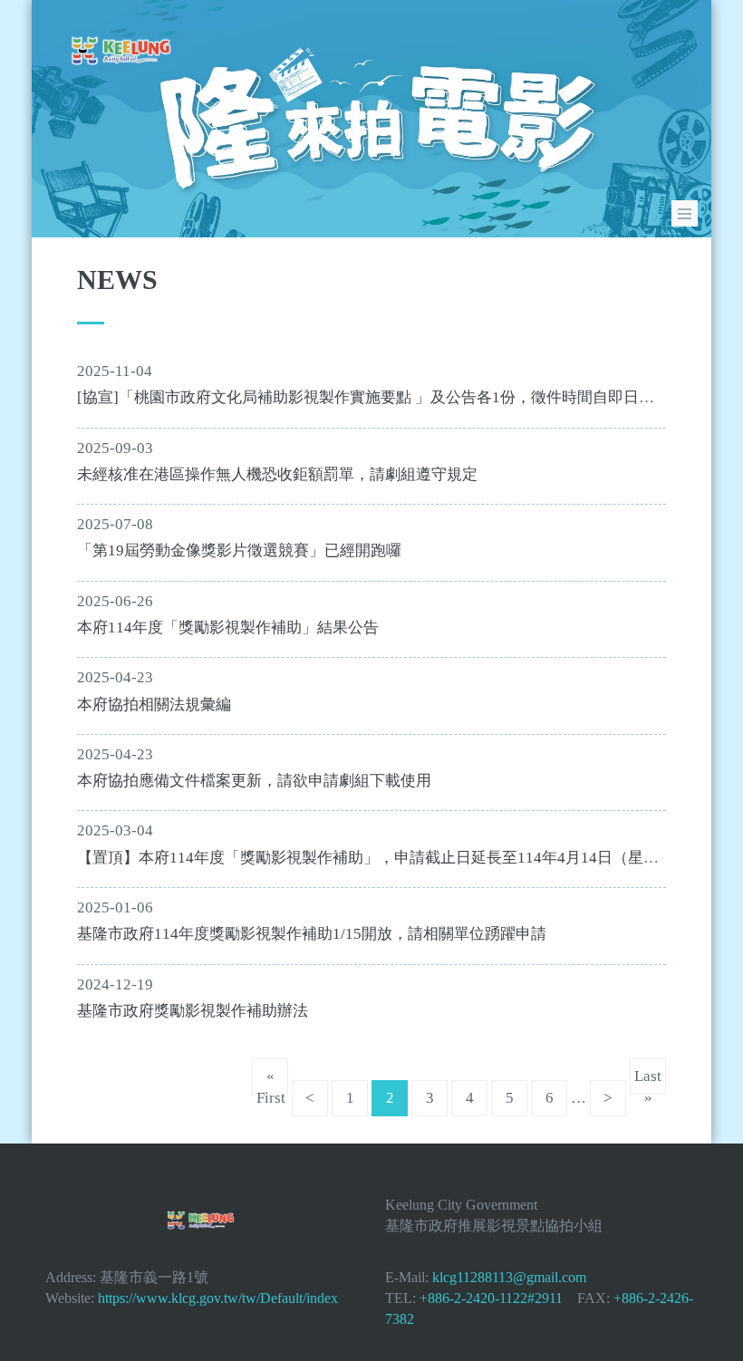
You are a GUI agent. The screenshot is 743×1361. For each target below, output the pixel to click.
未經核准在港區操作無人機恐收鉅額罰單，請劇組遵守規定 (277, 474)
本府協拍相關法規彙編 (154, 704)
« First (270, 1081)
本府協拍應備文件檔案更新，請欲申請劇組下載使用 (254, 780)
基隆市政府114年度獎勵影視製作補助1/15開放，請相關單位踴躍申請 (311, 933)
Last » (647, 1081)
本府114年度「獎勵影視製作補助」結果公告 (228, 627)
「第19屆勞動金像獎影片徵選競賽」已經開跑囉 (239, 550)
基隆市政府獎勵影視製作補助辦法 (192, 1010)
